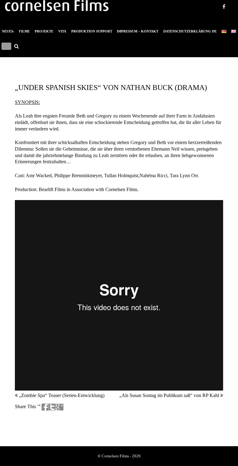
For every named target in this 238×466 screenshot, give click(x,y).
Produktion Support (91, 31)
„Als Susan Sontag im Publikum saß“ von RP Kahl (169, 395)
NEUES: (8, 31)
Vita (62, 31)
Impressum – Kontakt (137, 31)
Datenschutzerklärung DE (190, 31)
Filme (24, 31)
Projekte (44, 31)
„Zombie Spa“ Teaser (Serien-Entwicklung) (61, 395)
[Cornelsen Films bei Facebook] (230, 22)
